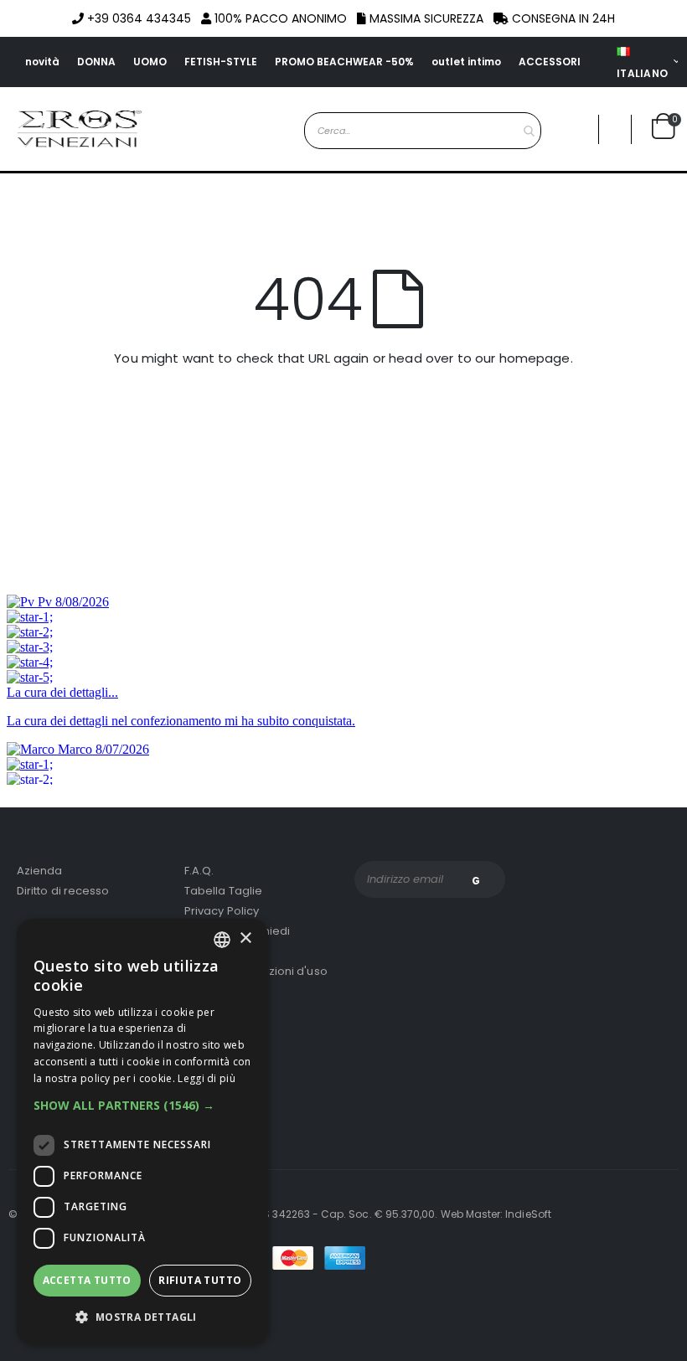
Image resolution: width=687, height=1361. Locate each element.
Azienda (39, 871)
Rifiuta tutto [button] (199, 1280)
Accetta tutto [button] (87, 1280)
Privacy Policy (221, 911)
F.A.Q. (199, 871)
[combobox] (422, 130)
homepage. (536, 358)
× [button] (245, 938)
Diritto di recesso (63, 891)
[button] (615, 129)
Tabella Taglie (223, 891)
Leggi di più (206, 1078)
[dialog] (142, 1131)
